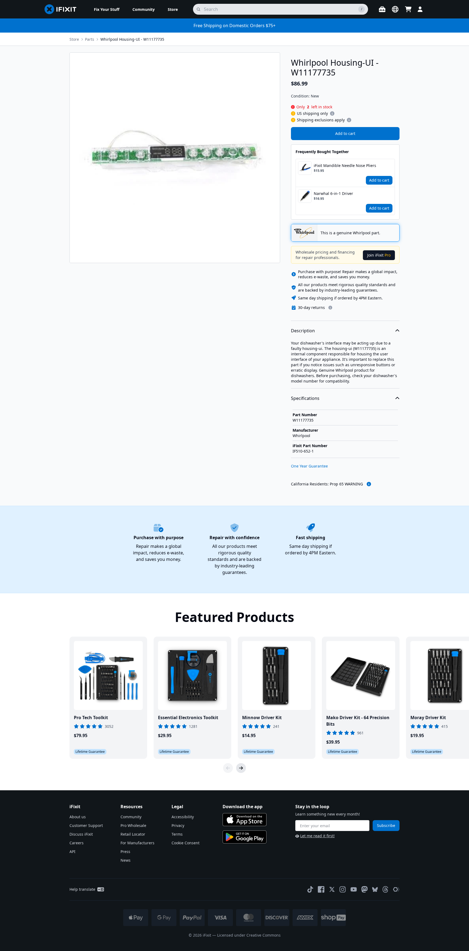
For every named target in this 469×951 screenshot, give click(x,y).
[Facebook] (321, 889)
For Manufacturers (137, 842)
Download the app (242, 807)
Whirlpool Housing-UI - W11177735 (132, 39)
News (126, 860)
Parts (89, 39)
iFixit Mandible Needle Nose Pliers (345, 165)
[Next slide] (241, 768)
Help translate (82, 889)
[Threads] (385, 889)
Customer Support (86, 825)
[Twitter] (332, 889)
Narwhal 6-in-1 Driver (333, 193)
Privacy (178, 825)
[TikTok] (310, 889)
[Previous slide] (228, 768)
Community (131, 816)
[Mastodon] (364, 889)
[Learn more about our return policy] (330, 307)
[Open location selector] (395, 9)
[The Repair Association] (396, 889)
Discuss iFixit (81, 834)
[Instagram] (343, 889)
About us (77, 816)
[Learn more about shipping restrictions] (332, 113)
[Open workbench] (382, 9)
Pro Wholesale (133, 825)
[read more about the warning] (369, 484)
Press (125, 851)
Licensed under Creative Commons (249, 935)
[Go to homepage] (63, 9)
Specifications (305, 398)
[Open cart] (408, 9)
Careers (76, 842)
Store (74, 39)
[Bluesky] (375, 889)
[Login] (420, 9)
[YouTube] (353, 889)
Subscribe (386, 825)
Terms (177, 834)
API (72, 851)
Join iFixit (379, 255)
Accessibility (183, 816)
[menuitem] (106, 9)
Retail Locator (133, 834)
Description (303, 331)
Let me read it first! (317, 835)
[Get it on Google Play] (245, 836)
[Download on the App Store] (245, 819)
